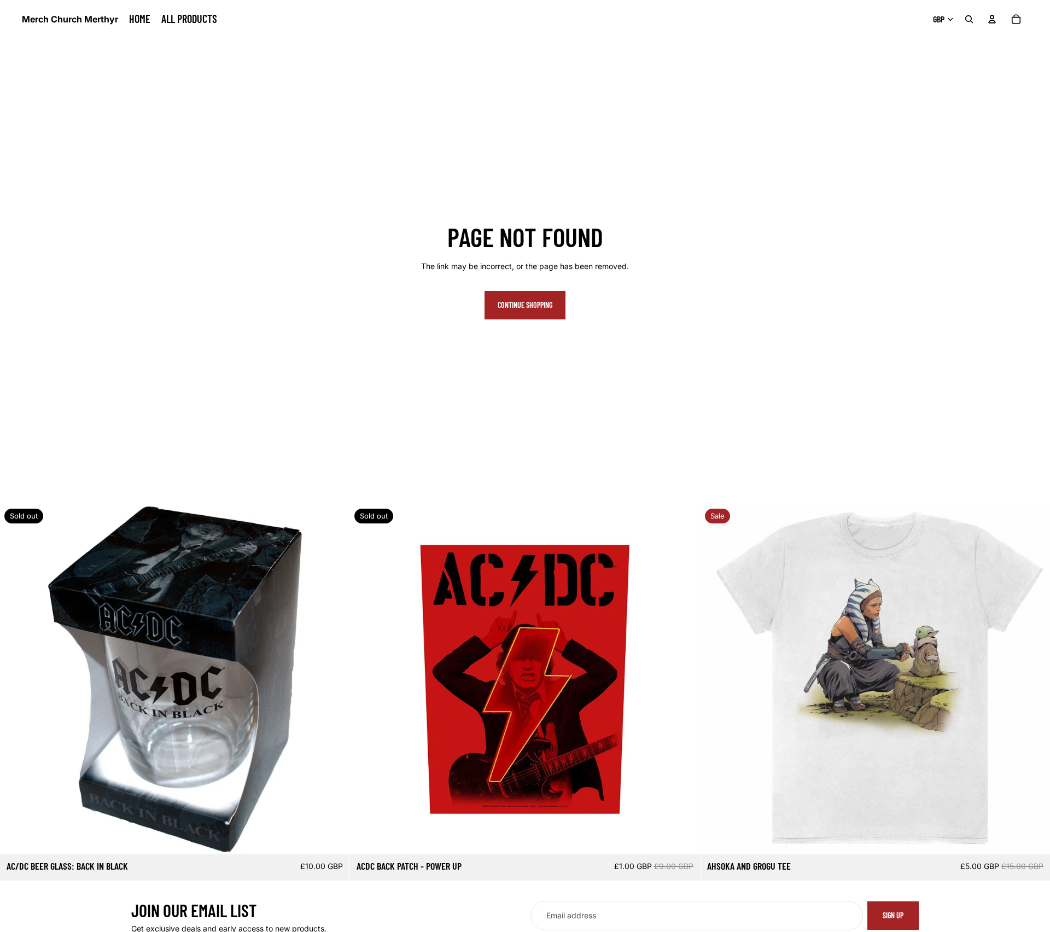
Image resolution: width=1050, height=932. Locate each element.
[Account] (992, 19)
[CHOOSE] (1033, 838)
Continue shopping (525, 305)
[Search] (969, 19)
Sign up (893, 915)
